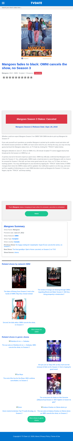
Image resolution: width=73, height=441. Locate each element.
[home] (36, 3)
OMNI (16, 236)
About (37, 436)
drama (16, 252)
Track (36, 213)
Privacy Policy (45, 436)
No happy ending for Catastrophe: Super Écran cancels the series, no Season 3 (33, 245)
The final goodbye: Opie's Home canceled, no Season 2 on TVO (34, 249)
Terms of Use (55, 436)
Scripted (15, 239)
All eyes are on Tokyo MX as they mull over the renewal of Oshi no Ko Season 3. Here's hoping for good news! (54, 367)
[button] (3, 3)
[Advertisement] (36, 96)
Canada (16, 242)
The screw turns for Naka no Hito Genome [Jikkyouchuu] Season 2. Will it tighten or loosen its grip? (54, 400)
